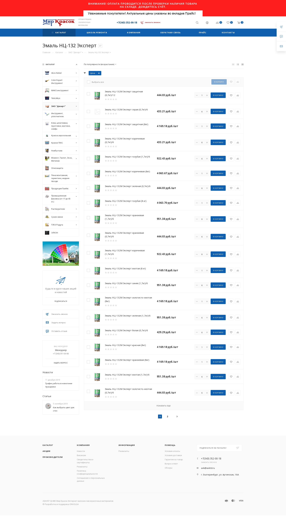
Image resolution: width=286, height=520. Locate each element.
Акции (46, 451)
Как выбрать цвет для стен (63, 409)
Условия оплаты (172, 451)
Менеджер (61, 350)
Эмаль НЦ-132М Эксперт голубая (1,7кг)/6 (127, 156)
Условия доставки (173, 455)
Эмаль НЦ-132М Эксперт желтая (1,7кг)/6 (127, 374)
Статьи (47, 396)
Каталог (48, 445)
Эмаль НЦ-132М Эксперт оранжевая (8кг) (127, 359)
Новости (48, 372)
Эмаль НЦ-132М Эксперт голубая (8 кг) (125, 200)
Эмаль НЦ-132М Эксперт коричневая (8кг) (127, 171)
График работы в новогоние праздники (58, 385)
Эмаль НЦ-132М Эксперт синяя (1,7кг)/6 (126, 283)
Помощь (170, 445)
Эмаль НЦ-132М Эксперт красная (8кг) (125, 345)
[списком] (238, 64)
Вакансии (81, 455)
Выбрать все (98, 82)
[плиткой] (233, 64)
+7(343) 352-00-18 (127, 22)
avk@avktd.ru (208, 467)
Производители (53, 457)
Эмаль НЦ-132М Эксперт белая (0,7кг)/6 (126, 330)
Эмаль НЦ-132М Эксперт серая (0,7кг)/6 (126, 109)
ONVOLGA (74, 504)
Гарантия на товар (174, 459)
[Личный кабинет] (207, 23)
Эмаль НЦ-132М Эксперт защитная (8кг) (126, 124)
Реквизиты (82, 466)
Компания (83, 445)
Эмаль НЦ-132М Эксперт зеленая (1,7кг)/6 (127, 315)
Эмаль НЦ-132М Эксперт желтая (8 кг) (125, 268)
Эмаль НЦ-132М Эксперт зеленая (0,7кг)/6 (127, 186)
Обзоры (168, 467)
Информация (127, 445)
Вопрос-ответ (171, 463)
